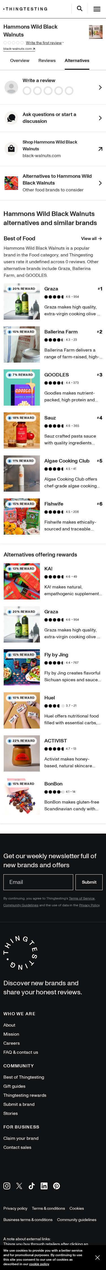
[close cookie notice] (97, 1257)
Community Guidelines (20, 905)
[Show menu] (97, 9)
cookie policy (39, 1264)
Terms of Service (82, 898)
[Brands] (26, 9)
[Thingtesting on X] (19, 1187)
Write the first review (44, 43)
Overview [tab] (19, 60)
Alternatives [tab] (77, 60)
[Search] (79, 8)
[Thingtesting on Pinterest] (56, 1187)
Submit (89, 882)
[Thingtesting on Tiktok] (31, 1187)
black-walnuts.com (17, 49)
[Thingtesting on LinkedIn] (44, 1187)
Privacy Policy (89, 905)
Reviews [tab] (47, 60)
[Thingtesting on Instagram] (6, 1187)
